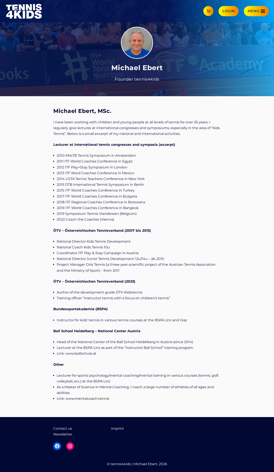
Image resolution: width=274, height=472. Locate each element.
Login (228, 11)
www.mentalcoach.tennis (87, 399)
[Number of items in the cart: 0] (208, 11)
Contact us (62, 428)
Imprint (117, 428)
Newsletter (62, 434)
